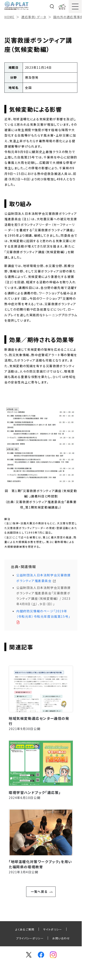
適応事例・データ (33, 17)
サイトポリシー (52, 929)
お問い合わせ (61, 938)
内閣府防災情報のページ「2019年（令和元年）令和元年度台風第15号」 (43, 614)
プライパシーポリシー (30, 938)
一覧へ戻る (39, 891)
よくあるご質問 (24, 929)
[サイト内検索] (52, 6)
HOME (9, 17)
